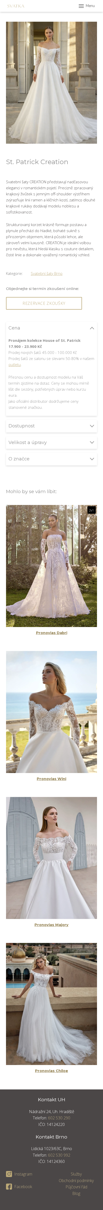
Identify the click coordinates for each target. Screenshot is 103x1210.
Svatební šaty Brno (46, 273)
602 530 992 (59, 1155)
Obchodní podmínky (76, 1180)
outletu (14, 364)
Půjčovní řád (76, 1187)
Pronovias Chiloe (51, 1071)
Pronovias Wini (51, 779)
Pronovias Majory (51, 925)
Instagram (23, 1174)
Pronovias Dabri (51, 633)
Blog (76, 1193)
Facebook (23, 1186)
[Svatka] (16, 6)
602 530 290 (59, 1118)
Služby (76, 1174)
